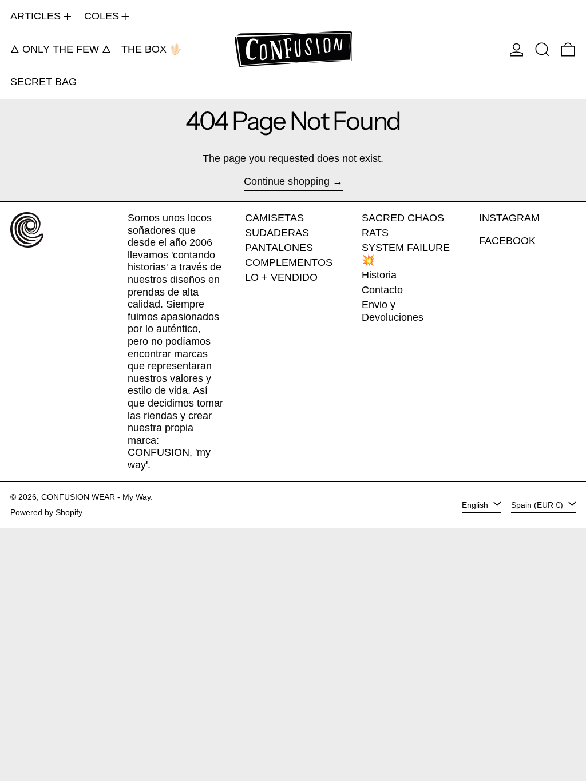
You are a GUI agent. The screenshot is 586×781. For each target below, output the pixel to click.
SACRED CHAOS (403, 218)
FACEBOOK (507, 240)
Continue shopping (287, 181)
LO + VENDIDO (281, 277)
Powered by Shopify (46, 512)
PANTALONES (279, 247)
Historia (379, 275)
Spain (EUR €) (538, 504)
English (476, 504)
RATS (375, 232)
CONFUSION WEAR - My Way (96, 496)
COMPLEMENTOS (288, 262)
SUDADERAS (277, 232)
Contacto (382, 290)
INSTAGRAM (509, 218)
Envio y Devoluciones (392, 311)
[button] (542, 49)
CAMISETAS (274, 218)
